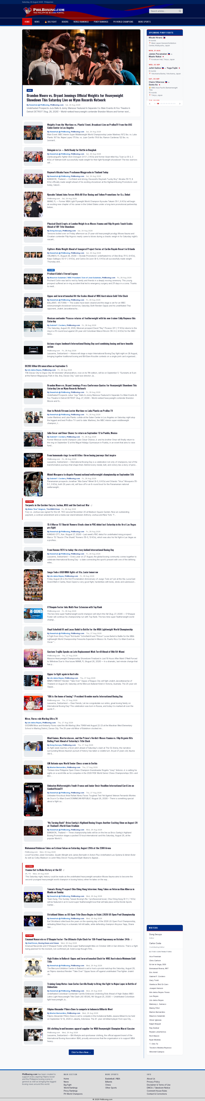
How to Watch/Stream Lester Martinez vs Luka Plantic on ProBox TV (80, 410)
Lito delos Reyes (34, 370)
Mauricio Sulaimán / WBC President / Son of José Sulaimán (75, 278)
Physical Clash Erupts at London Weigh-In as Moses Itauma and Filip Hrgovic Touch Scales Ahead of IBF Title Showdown (90, 225)
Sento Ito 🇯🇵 (155, 83)
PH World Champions (123, 21)
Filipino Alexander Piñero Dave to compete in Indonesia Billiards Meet (80, 1009)
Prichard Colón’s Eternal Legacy (62, 273)
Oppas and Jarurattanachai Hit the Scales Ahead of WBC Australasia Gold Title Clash (87, 296)
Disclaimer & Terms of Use (158, 1085)
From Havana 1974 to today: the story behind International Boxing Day (80, 550)
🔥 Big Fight (50, 21)
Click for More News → (81, 1052)
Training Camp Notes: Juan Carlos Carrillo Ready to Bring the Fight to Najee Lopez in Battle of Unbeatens (92, 985)
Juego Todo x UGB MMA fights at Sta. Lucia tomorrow (72, 572)
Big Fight (67, 1085)
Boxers (65, 21)
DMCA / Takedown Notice (158, 1088)
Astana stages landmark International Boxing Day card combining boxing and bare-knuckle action (90, 345)
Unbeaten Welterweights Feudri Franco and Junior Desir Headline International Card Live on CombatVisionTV (90, 787)
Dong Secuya (55, 231)
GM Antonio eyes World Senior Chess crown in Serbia (72, 763)
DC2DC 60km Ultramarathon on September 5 (46, 366)
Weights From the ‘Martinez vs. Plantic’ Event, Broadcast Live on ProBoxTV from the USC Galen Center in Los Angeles (89, 126)
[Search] (180, 11)
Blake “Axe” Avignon (36, 509)
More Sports (144, 21)
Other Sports (111, 1088)
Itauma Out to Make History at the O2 (43, 870)
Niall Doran (32, 943)
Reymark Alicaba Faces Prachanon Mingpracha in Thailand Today (77, 172)
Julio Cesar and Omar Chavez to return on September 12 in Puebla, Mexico (82, 433)
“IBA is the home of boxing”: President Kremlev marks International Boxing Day (85, 696)
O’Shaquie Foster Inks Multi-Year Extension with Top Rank (74, 607)
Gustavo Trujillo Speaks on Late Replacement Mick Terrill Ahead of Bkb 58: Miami (85, 651)
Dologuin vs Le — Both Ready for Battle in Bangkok (71, 150)
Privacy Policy (153, 1082)
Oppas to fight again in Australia (62, 674)
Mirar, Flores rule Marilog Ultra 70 (41, 718)
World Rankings (81, 21)
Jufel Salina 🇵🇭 (156, 67)
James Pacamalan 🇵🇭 (159, 53)
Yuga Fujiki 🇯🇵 (173, 67)
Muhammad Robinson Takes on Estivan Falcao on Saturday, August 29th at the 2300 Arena (68, 848)
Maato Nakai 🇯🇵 (156, 55)
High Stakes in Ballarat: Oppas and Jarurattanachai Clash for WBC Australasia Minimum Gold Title (91, 960)
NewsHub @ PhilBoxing (39, 105)
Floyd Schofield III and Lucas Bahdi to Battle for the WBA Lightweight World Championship (90, 629)
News (37, 21)
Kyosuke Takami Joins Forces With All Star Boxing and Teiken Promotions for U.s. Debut (88, 194)
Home (27, 21)
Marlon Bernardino (58, 767)
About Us (151, 1079)
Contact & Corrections (157, 1094)
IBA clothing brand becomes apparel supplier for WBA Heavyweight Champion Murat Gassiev (91, 1028)
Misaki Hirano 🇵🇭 (157, 36)
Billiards (108, 1082)
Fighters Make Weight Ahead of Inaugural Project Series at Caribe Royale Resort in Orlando (91, 249)
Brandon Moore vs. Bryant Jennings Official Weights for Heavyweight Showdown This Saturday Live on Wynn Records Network (75, 97)
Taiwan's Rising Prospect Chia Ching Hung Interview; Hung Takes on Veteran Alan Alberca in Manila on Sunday (90, 890)
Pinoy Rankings (101, 21)
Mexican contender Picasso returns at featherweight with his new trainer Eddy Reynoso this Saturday (91, 319)
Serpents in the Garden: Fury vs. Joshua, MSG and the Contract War (57, 505)
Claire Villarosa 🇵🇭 (158, 81)
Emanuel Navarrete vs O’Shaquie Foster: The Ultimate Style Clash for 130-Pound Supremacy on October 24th (77, 939)
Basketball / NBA (112, 1079)
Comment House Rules (157, 1091)
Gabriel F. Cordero (58, 325)
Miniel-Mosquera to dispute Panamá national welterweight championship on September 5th (90, 474)
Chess (108, 1085)
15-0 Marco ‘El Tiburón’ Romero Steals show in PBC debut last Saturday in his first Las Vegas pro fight (91, 526)
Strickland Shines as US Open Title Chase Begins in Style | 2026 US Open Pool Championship (91, 914)
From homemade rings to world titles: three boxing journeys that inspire (81, 455)
